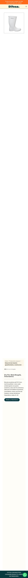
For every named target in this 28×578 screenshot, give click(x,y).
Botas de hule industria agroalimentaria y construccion (13, 364)
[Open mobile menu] (26, 6)
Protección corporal (14, 361)
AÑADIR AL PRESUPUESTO (12, 399)
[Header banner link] (14, 2)
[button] (25, 575)
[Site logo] (14, 6)
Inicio (6, 361)
